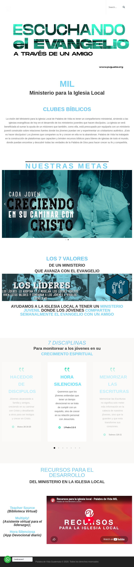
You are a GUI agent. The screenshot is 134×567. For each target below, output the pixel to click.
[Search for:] (116, 7)
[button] (5, 204)
